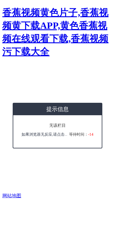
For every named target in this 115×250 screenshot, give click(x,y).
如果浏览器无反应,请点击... (44, 134)
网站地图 (11, 195)
